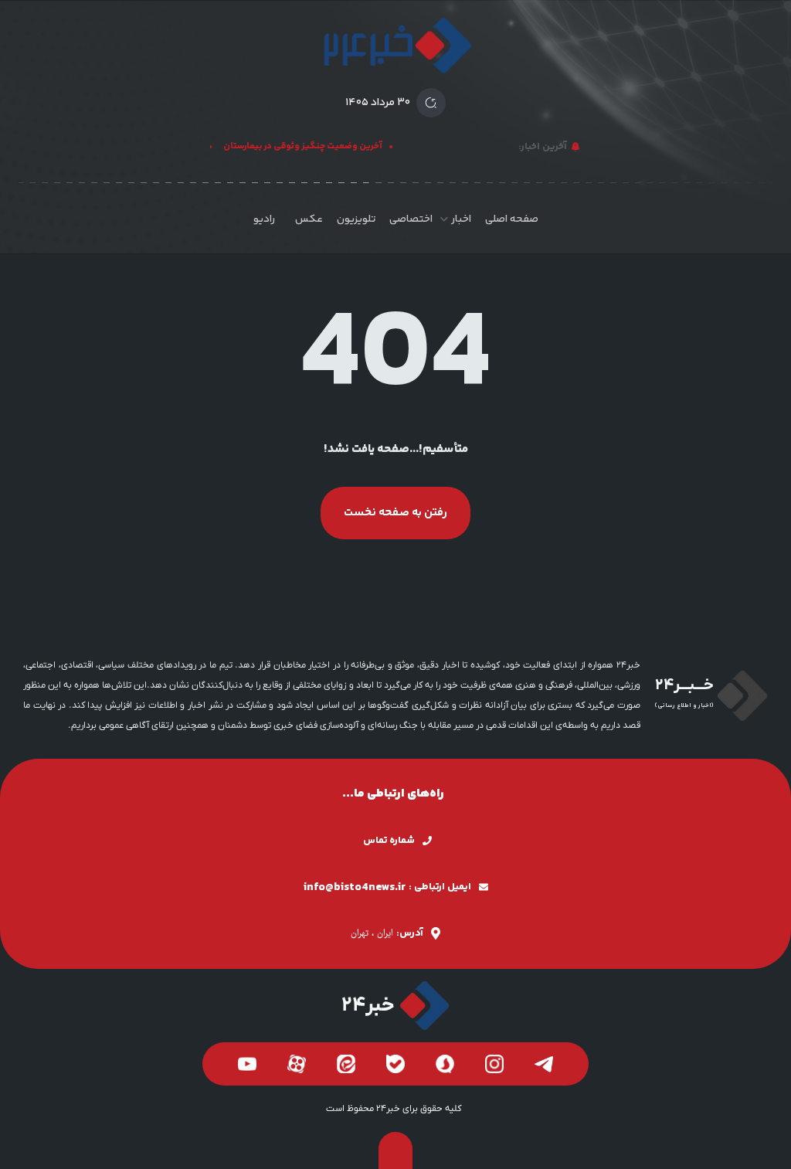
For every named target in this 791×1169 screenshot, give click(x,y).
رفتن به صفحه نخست (395, 513)
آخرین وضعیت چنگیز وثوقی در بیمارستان (308, 146)
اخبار (461, 219)
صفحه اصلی (511, 219)
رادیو (264, 219)
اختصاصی (411, 219)
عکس (309, 219)
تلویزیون (356, 219)
